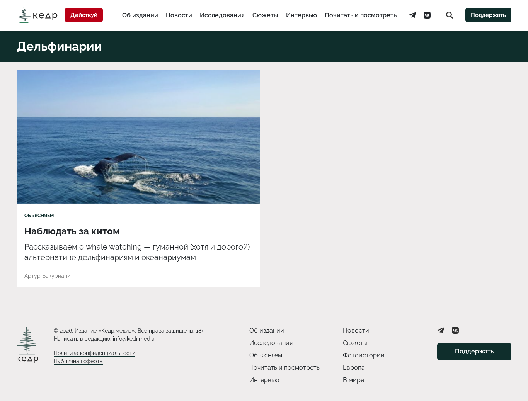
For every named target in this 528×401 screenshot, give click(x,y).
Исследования (222, 15)
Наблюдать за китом (72, 231)
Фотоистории (364, 355)
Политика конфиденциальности (94, 353)
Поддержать (488, 15)
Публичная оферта (78, 361)
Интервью (301, 15)
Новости (179, 15)
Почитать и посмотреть (361, 15)
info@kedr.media (134, 339)
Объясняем (39, 215)
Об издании (140, 15)
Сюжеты (265, 15)
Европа (354, 367)
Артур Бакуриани (47, 276)
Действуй (83, 15)
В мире (353, 380)
